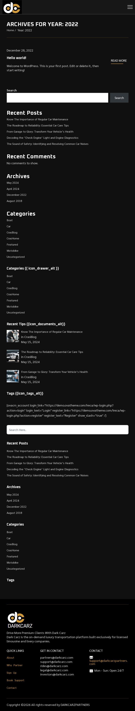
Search (12, 90)
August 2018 (14, 201)
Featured (12, 244)
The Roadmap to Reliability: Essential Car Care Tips (38, 125)
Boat (10, 220)
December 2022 (17, 194)
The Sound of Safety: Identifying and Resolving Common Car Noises (47, 144)
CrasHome (13, 238)
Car (9, 226)
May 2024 (13, 182)
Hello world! (16, 58)
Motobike (12, 250)
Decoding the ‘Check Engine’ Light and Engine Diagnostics (42, 137)
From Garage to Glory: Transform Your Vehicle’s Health (40, 131)
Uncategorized (16, 256)
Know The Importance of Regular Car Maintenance (37, 119)
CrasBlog (12, 232)
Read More (119, 60)
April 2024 (13, 189)
